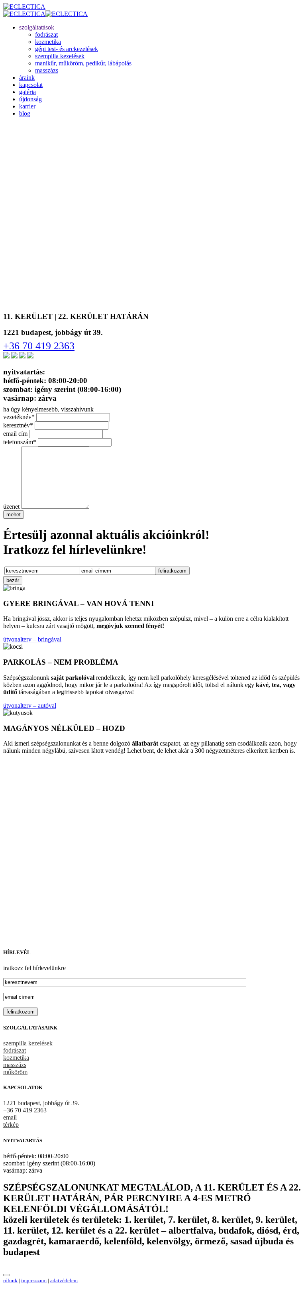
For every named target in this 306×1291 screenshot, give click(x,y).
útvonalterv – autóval (29, 705)
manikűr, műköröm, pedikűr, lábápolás (83, 63)
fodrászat (46, 34)
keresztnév (18, 425)
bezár (12, 580)
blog (24, 113)
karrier (27, 106)
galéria (27, 92)
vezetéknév (19, 416)
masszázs (46, 70)
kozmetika (48, 41)
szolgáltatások (36, 27)
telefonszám (19, 442)
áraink (27, 77)
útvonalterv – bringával (32, 639)
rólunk (10, 1280)
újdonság (30, 99)
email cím (15, 433)
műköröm (15, 1072)
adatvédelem (64, 1280)
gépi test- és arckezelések (66, 48)
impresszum (34, 1280)
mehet (13, 515)
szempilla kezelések (59, 56)
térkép (11, 1124)
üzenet (11, 506)
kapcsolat (31, 84)
